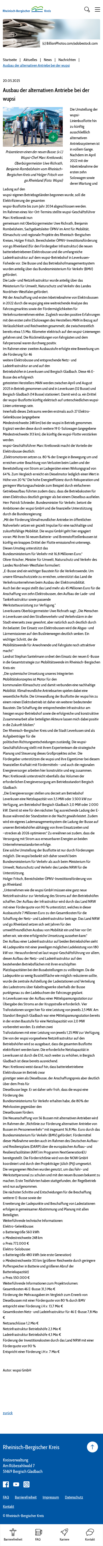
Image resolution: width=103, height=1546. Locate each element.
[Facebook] (6, 1484)
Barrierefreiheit (26, 1497)
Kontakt (8, 1506)
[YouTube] (16, 1484)
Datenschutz (74, 1497)
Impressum (51, 1497)
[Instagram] (26, 1484)
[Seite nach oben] (92, 1447)
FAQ (6, 1497)
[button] (97, 9)
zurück (8, 1413)
